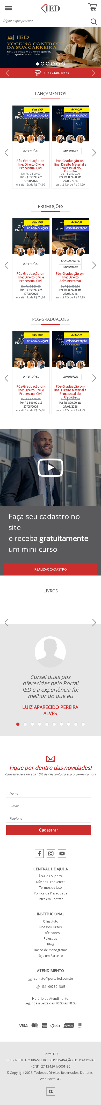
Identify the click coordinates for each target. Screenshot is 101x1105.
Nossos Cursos (50, 927)
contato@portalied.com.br (52, 978)
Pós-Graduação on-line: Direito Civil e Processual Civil (31, 164)
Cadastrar (48, 830)
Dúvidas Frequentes (50, 882)
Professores (51, 933)
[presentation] (6, 153)
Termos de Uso (50, 887)
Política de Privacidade (50, 893)
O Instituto (50, 921)
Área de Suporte (51, 876)
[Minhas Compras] (92, 7)
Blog (50, 944)
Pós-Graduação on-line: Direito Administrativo (70, 277)
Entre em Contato (50, 899)
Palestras (50, 938)
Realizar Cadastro (50, 569)
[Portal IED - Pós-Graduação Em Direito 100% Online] (50, 6)
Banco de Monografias (50, 950)
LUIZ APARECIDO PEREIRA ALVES (50, 710)
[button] (7, 73)
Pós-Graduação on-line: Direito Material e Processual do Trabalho (70, 166)
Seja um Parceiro (50, 955)
